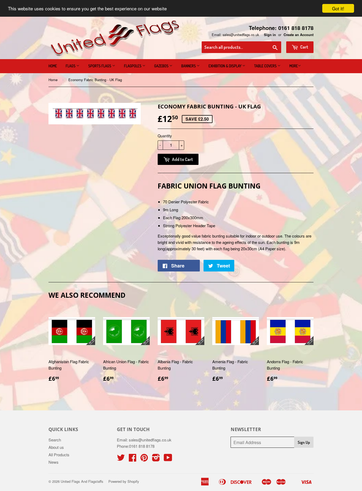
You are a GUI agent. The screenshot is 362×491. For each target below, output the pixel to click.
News (53, 462)
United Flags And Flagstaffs (82, 481)
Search (54, 439)
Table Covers (265, 66)
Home (52, 66)
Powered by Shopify (123, 481)
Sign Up (304, 442)
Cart (303, 47)
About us (56, 447)
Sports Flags (100, 66)
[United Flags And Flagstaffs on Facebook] (132, 459)
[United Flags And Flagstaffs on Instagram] (156, 459)
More (293, 66)
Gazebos (161, 66)
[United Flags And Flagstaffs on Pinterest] (144, 459)
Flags (71, 66)
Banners (189, 66)
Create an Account (299, 34)
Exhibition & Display (225, 66)
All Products (58, 454)
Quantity (165, 135)
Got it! (338, 8)
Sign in (270, 34)
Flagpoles (133, 66)
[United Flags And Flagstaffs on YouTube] (168, 459)
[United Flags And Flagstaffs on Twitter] (121, 459)
